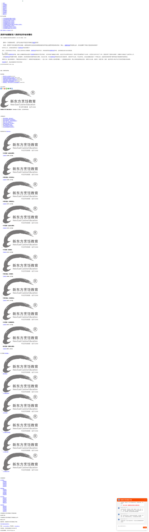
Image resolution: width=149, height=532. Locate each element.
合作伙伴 (5, 508)
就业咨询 (5, 511)
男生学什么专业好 (7, 76)
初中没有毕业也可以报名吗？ (9, 119)
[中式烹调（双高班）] (20, 247)
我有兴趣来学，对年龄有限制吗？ (10, 120)
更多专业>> (8, 131)
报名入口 (5, 14)
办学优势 (5, 485)
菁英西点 (5, 501)
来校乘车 (5, 489)
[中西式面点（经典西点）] (20, 295)
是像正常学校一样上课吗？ (8, 123)
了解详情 (5, 155)
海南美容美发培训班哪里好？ (9, 81)
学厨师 (32, 54)
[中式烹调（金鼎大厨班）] (20, 223)
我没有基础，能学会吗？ (8, 118)
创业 (34, 42)
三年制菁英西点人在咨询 (9, 22)
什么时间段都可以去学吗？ (8, 126)
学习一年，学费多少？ (8, 122)
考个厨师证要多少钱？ (8, 124)
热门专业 (2, 496)
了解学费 (5, 490)
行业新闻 (5, 509)
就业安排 (2, 504)
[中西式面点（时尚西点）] (20, 174)
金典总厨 (5, 497)
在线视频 (5, 10)
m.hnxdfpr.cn (17, 526)
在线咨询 (5, 494)
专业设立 (5, 492)
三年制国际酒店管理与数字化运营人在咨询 (12, 24)
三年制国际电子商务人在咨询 (10, 26)
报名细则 (5, 493)
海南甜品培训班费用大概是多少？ (10, 78)
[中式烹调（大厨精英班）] (20, 319)
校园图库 (5, 12)
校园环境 (5, 483)
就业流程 (5, 507)
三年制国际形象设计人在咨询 (10, 28)
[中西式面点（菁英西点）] (20, 199)
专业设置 (5, 5)
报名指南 (2, 488)
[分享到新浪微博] (5, 88)
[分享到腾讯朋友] (8, 88)
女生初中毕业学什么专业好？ (9, 77)
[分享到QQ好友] (10, 88)
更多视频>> (6, 353)
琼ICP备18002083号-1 (4, 523)
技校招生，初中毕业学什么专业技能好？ (11, 82)
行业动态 (9, 30)
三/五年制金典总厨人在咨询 (9, 18)
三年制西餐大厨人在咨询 (9, 23)
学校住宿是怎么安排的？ (8, 125)
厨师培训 (67, 45)
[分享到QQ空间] (3, 88)
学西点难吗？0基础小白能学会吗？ (10, 79)
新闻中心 (5, 9)
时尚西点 (5, 499)
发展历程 (5, 486)
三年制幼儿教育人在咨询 (9, 25)
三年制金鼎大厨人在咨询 (9, 20)
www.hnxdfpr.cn (6, 526)
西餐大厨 (5, 502)
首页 (4, 3)
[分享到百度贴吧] (12, 88)
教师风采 (5, 6)
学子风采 (5, 11)
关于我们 (2, 480)
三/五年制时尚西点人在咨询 (9, 19)
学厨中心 (5, 30)
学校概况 (5, 4)
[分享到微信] (6, 88)
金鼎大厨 (5, 500)
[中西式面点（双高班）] (20, 271)
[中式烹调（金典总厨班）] (20, 150)
